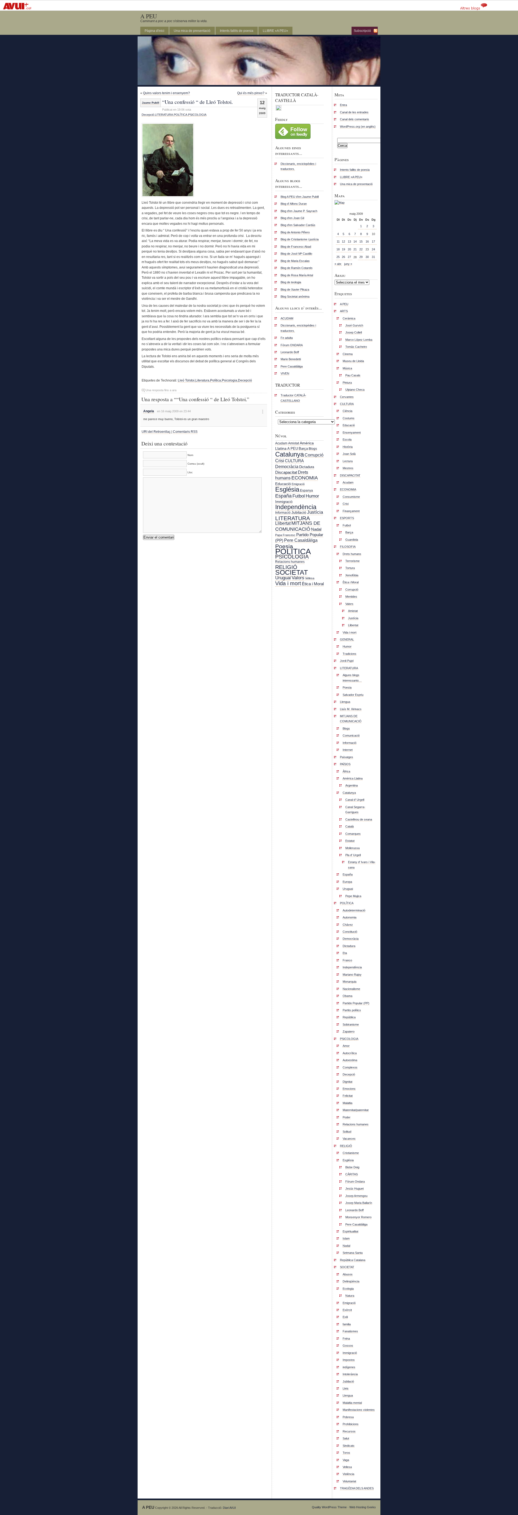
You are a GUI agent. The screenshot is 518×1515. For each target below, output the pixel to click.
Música (347, 368)
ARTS (344, 311)
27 (349, 256)
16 (367, 241)
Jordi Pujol (346, 660)
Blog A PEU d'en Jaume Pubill (300, 196)
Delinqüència (351, 1281)
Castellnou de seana (358, 819)
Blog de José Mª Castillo (296, 253)
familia (347, 1324)
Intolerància (350, 1374)
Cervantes (347, 397)
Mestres (348, 468)
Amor (346, 1045)
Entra (343, 105)
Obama (347, 995)
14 (355, 241)
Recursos (349, 1431)
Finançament (351, 511)
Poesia (284, 546)
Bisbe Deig (352, 1167)
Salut (346, 1438)
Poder (346, 1117)
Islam (346, 1238)
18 (338, 249)
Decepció (148, 114)
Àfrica (346, 771)
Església (287, 489)
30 (367, 256)
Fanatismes (350, 1331)
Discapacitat (286, 472)
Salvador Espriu (353, 694)
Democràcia (286, 466)
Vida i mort (288, 583)
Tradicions (349, 653)
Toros (346, 1452)
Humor (312, 496)
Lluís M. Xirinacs (351, 709)
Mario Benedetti (291, 359)
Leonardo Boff (290, 352)
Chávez (348, 924)
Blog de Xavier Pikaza (295, 289)
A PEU (148, 16)
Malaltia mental (352, 1402)
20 (349, 249)
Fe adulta (287, 337)
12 (343, 241)
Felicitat (348, 1095)
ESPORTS (347, 518)
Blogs (313, 449)
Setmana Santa (353, 1252)
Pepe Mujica (353, 896)
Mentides (351, 596)
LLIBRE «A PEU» (275, 31)
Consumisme (351, 496)
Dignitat (347, 1081)
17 (373, 241)
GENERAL (347, 639)
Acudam (281, 443)
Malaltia (347, 1103)
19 (343, 249)
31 (373, 256)
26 (343, 256)
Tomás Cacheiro (356, 346)
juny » (348, 263)
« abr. (338, 263)
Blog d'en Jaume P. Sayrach (299, 211)
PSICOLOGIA (197, 114)
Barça (303, 449)
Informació (283, 513)
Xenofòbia (351, 575)
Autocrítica (350, 1053)
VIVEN (285, 373)
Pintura (347, 382)
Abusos (348, 1274)
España (283, 496)
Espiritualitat (350, 1231)
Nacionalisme (351, 988)
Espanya (306, 490)
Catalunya (289, 454)
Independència (295, 507)
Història (348, 446)
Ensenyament (352, 432)
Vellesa (309, 578)
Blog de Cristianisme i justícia (300, 239)
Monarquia (349, 981)
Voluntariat (349, 1481)
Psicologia (229, 380)
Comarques (353, 833)
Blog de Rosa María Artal (297, 275)
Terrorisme (352, 561)
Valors (298, 577)
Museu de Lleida (353, 361)
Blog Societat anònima (295, 296)
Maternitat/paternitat (356, 1110)
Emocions (349, 1088)
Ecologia (348, 1288)
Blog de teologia (291, 282)
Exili (345, 1317)
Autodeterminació (354, 910)
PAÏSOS (345, 764)
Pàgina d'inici (154, 31)
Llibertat (283, 523)
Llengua (345, 701)
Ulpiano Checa (354, 389)
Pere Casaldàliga (292, 366)
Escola (347, 439)
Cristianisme (351, 1153)
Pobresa (348, 1417)
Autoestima (350, 1060)
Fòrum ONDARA (292, 345)
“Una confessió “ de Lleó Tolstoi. (197, 101)
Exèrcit (347, 1310)
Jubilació (298, 512)
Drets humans (352, 554)
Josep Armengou (356, 1195)
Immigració (283, 502)
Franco (347, 960)
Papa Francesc (285, 535)
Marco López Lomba (358, 339)
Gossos (348, 1345)
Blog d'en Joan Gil (292, 218)
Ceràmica (349, 318)
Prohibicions (351, 1424)
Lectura (348, 461)
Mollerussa (352, 848)
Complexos (350, 1067)
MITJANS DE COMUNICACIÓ (297, 526)
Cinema (348, 354)
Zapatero (349, 1031)
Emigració (298, 484)
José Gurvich (354, 325)
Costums (349, 418)
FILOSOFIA (348, 546)
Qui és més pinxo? (250, 93)
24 (373, 249)
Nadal (316, 529)
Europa (347, 881)
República (349, 1017)
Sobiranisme (351, 1024)
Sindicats (349, 1445)
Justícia (315, 512)
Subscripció (362, 31)
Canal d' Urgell (354, 799)
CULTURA (294, 460)
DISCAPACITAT (350, 475)
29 (361, 256)
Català (349, 826)
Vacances (349, 1138)
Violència (348, 1474)
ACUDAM (287, 318)
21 (355, 249)
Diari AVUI (229, 1507)
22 (361, 249)
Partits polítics (352, 1010)
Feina (346, 1338)
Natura (349, 1295)
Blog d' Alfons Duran (294, 203)
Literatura (202, 380)
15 (361, 241)
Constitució (350, 931)
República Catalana (352, 1260)
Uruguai (283, 577)
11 (338, 241)
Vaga (346, 1460)
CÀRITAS (351, 1174)
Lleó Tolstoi (186, 380)
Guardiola (351, 539)
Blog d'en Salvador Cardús (298, 225)
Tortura (350, 568)
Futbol (298, 496)
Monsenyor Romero (358, 1217)
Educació (283, 484)
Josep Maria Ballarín (358, 1202)
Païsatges (346, 757)
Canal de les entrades (354, 112)
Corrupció (314, 454)
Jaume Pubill (150, 102)
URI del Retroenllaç (156, 432)
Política (215, 380)
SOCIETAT (291, 572)
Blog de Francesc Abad (296, 246)
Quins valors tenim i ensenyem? (166, 93)
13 (349, 241)
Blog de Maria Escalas (295, 261)
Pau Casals (352, 375)
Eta (345, 953)
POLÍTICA (180, 114)
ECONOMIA (304, 478)
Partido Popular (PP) (356, 1003)
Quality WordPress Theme (329, 1507)
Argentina (351, 785)
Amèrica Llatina (353, 778)
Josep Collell (353, 332)
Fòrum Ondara (355, 1181)
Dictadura (306, 467)
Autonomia (349, 917)
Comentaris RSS (185, 432)
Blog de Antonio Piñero (295, 232)
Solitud (347, 1131)
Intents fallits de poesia (236, 31)
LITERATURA (164, 114)
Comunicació (351, 735)
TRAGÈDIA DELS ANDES (357, 1488)
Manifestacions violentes (359, 1409)
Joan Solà (349, 453)
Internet (348, 749)
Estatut (350, 840)
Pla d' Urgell (353, 855)
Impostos (349, 1359)
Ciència (347, 411)
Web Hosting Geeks (362, 1507)
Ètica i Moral (313, 583)
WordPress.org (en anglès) (358, 126)
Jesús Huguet (354, 1188)
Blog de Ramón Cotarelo (296, 268)
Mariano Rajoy (352, 974)
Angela (148, 411)
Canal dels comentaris (354, 119)
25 (338, 256)
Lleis (346, 1388)
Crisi (279, 460)
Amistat (293, 443)
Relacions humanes (290, 562)
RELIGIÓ (286, 567)
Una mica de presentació (192, 31)
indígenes (349, 1367)
